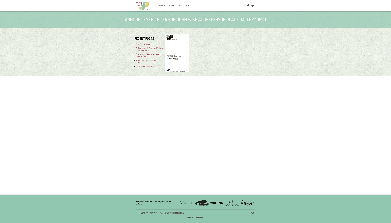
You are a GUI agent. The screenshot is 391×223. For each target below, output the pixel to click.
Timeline (161, 6)
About (179, 6)
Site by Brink (195, 217)
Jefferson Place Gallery (146, 6)
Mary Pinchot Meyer (143, 44)
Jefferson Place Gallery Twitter (253, 6)
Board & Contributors (147, 213)
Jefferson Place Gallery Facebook (248, 6)
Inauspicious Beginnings (144, 66)
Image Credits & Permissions (172, 213)
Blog (188, 6)
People (171, 6)
